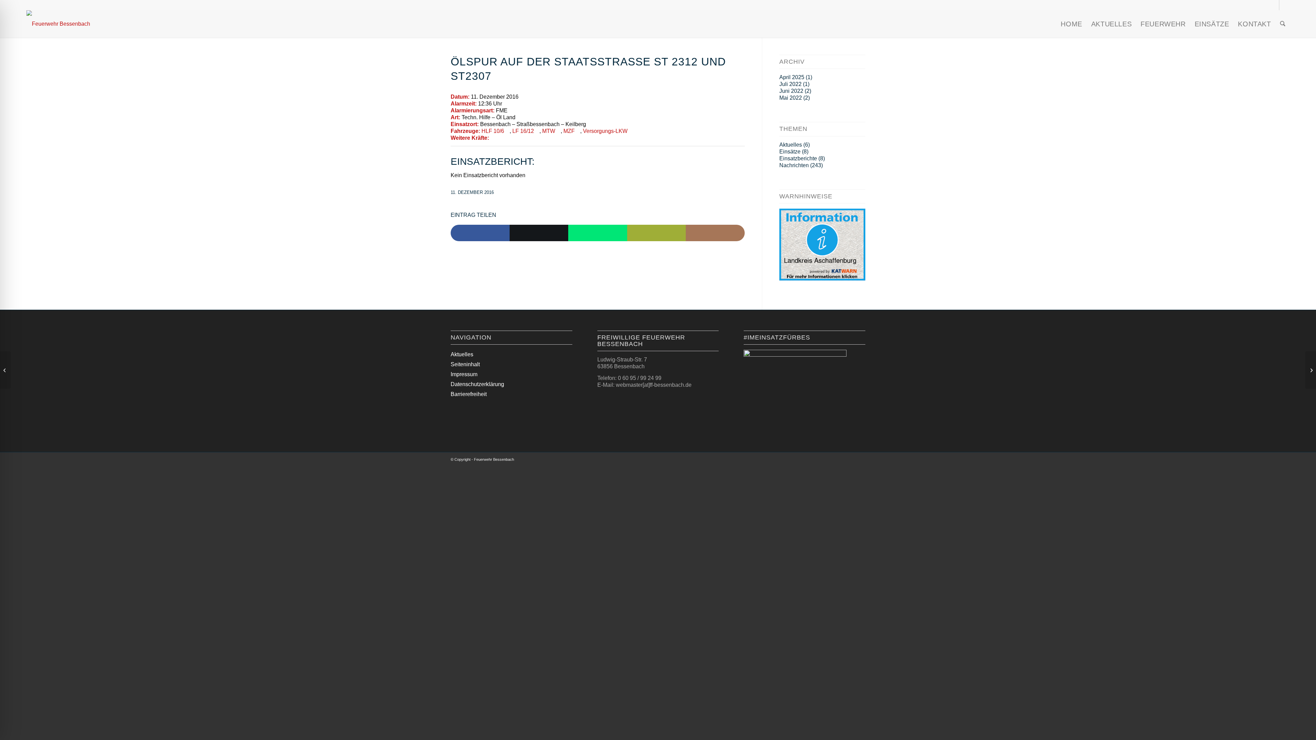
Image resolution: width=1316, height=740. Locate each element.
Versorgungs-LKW (605, 131)
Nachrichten (794, 165)
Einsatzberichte (798, 158)
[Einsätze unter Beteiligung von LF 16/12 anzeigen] (537, 131)
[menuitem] (1071, 24)
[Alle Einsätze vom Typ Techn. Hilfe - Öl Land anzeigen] (519, 117)
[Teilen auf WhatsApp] (597, 233)
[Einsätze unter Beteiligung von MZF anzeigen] (578, 131)
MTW (548, 131)
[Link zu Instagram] (1274, 5)
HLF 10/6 (493, 131)
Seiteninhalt (465, 364)
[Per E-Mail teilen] (656, 233)
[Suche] (1283, 24)
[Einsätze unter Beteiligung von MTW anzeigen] (559, 131)
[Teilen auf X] (539, 233)
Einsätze (790, 152)
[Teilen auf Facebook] (480, 233)
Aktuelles (790, 145)
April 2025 (791, 77)
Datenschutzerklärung (477, 384)
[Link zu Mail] (1284, 5)
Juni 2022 (791, 91)
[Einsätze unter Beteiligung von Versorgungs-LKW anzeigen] (631, 131)
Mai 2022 (790, 98)
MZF (569, 131)
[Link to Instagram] (715, 233)
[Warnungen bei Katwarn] (822, 279)
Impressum (464, 374)
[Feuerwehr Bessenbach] (58, 24)
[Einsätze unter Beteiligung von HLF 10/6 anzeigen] (507, 131)
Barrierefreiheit (469, 394)
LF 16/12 (523, 131)
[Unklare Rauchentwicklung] (5, 370)
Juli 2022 (790, 84)
